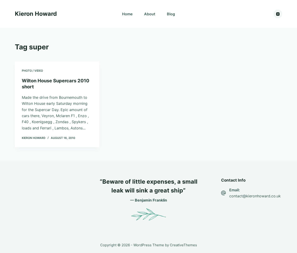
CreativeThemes (183, 245)
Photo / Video (32, 70)
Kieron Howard (36, 13)
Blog (171, 14)
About (149, 14)
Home (127, 14)
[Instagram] (278, 14)
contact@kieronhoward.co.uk (255, 196)
